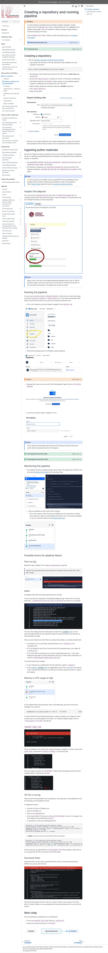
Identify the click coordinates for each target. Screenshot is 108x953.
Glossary (4, 189)
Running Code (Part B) (10, 98)
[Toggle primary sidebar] (24, 6)
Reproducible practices (8, 49)
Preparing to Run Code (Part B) (11, 94)
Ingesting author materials (93, 11)
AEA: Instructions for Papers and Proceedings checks (10, 141)
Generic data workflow (8, 59)
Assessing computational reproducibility (9, 63)
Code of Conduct (7, 233)
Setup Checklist (6, 192)
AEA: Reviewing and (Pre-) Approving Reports (9, 123)
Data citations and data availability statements (8, 56)
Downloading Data (7, 208)
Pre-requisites (6, 40)
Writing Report (8, 101)
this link (70, 667)
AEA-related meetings (8, 111)
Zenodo (38, 204)
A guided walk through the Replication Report (9, 68)
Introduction (5, 26)
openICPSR (29, 204)
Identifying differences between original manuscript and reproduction (8, 203)
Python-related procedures (10, 162)
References (5, 240)
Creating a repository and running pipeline (11, 82)
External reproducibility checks (11, 182)
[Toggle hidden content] (74, 42)
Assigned (6, 78)
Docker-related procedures (9, 167)
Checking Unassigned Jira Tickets (9, 119)
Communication (6, 197)
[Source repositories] (72, 6)
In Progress (7, 86)
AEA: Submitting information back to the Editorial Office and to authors (8, 130)
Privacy (4, 194)
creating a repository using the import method (49, 60)
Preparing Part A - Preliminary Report (12, 89)
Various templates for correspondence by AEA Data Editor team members (9, 226)
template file (39, 667)
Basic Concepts (6, 47)
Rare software (6, 175)
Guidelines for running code (10, 149)
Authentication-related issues (8, 215)
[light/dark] (82, 5)
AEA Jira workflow (7, 76)
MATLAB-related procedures (7, 158)
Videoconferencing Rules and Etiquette (10, 237)
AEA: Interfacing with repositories (8, 137)
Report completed (9, 103)
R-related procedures (8, 155)
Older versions (6, 243)
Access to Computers (8, 211)
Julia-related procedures (9, 165)
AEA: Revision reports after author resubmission (9, 107)
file (67, 631)
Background (5, 33)
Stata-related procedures (9, 152)
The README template (8, 52)
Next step (89, 14)
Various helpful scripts (8, 218)
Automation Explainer (8, 221)
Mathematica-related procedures (8, 171)
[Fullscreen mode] (79, 6)
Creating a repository (92, 9)
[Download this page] (76, 6)
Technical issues (6, 230)
